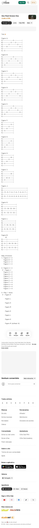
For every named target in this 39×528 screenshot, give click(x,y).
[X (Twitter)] (33, 499)
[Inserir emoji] (34, 383)
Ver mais (34, 344)
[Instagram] (12, 499)
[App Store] (20, 467)
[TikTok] (26, 499)
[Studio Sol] (7, 517)
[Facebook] (19, 499)
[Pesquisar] (28, 2)
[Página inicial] (5, 2)
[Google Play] (7, 467)
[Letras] (5, 510)
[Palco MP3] (15, 510)
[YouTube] (4, 499)
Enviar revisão (4, 348)
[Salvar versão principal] (10, 22)
